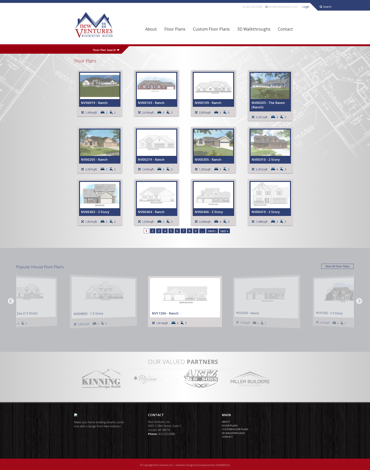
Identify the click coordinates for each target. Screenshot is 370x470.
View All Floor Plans (337, 266)
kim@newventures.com (283, 6)
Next (359, 301)
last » (224, 231)
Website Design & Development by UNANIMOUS (203, 465)
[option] (185, 301)
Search (326, 6)
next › (212, 231)
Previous (11, 301)
